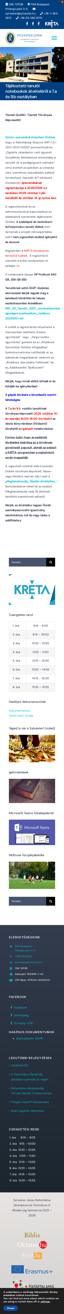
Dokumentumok (19, 710)
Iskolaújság (21, 1015)
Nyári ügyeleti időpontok (27, 1111)
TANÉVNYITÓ (19, 1065)
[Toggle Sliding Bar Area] (61, 3)
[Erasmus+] (32, 1264)
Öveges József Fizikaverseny (30, 1102)
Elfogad (10, 1308)
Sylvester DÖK (23, 1023)
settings (45, 1301)
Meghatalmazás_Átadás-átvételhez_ (31, 481)
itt (17, 266)
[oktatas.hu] (32, 1242)
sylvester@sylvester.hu (28, 962)
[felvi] (32, 1253)
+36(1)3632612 (23, 956)
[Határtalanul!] (32, 1281)
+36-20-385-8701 (30, 18)
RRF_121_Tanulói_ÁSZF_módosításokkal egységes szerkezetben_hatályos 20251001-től (32, 313)
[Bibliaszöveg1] (32, 1234)
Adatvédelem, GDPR (29, 1038)
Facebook (20, 1007)
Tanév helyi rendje (21, 715)
